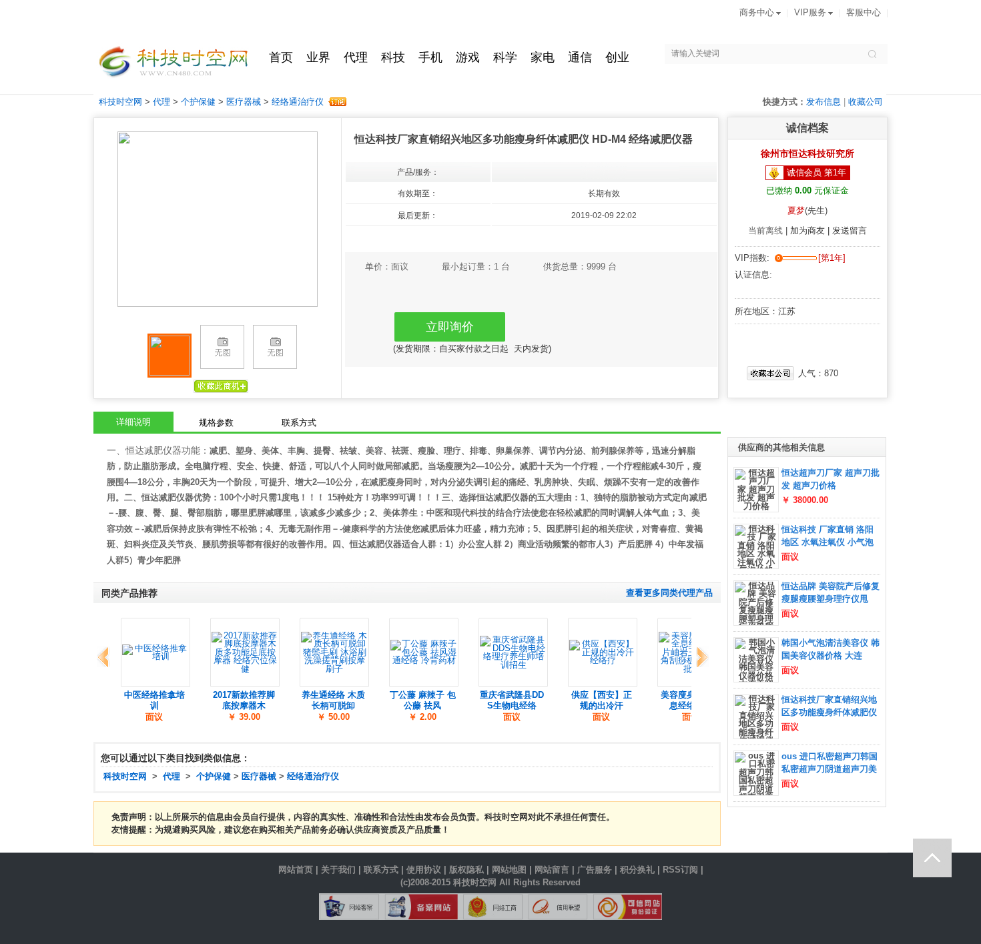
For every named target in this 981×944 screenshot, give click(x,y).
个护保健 (198, 102)
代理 (356, 57)
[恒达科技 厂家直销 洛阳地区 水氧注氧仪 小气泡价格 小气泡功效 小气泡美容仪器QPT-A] (756, 566)
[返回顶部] (932, 858)
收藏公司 (865, 102)
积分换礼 (637, 870)
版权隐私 (466, 870)
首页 (281, 57)
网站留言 (552, 870)
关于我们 (338, 870)
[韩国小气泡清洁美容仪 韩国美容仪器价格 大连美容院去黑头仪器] (756, 671)
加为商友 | (811, 230)
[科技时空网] (171, 65)
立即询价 (450, 327)
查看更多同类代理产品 (669, 593)
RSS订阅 (680, 870)
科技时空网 (120, 102)
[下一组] (699, 657)
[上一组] (105, 657)
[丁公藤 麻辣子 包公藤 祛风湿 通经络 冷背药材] (423, 652)
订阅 (336, 101)
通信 (580, 57)
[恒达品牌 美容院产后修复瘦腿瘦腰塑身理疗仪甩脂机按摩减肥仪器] (756, 615)
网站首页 (295, 870)
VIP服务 (810, 12)
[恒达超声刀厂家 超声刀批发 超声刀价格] (756, 489)
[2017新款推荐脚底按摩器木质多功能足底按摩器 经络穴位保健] (245, 652)
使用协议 (423, 870)
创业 (617, 57)
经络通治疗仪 (298, 102)
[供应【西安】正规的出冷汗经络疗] (602, 652)
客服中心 (863, 12)
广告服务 (594, 870)
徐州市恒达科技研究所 (807, 153)
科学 (505, 57)
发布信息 (823, 102)
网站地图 (509, 870)
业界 (318, 57)
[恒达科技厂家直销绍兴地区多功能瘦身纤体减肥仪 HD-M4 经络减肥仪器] (756, 733)
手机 (430, 57)
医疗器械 (243, 102)
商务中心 (756, 12)
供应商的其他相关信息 (781, 447)
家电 (543, 57)
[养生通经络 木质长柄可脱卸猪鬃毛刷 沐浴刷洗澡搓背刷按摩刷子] (334, 652)
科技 (393, 57)
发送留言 (849, 230)
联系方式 (381, 870)
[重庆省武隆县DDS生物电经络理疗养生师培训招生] (513, 652)
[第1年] (832, 258)
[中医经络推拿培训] (155, 652)
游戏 (468, 57)
